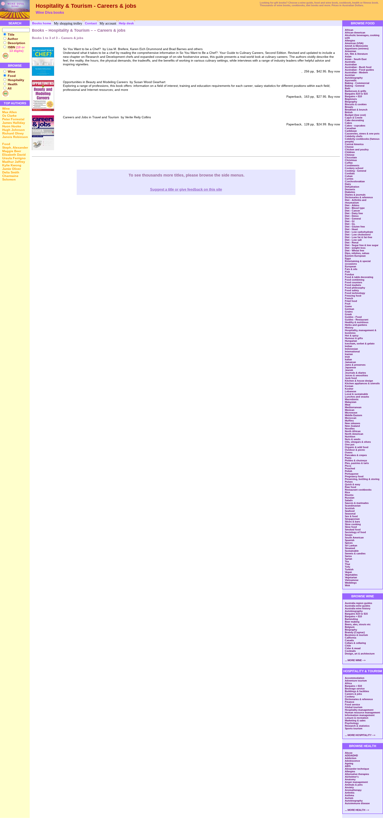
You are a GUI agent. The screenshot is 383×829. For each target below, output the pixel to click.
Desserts (350, 189)
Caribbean (351, 131)
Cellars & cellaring (355, 643)
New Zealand (352, 426)
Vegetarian (351, 577)
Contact (91, 23)
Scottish (350, 508)
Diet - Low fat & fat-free (358, 237)
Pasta (348, 457)
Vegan (348, 572)
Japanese (350, 367)
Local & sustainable (356, 394)
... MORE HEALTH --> (357, 810)
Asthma (349, 795)
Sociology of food (355, 532)
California (350, 637)
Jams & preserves (355, 364)
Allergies (350, 40)
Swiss (348, 556)
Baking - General (354, 85)
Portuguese (351, 473)
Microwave (351, 412)
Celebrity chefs (353, 136)
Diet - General (353, 218)
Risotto (349, 495)
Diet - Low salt (353, 240)
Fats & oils (351, 269)
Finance (349, 702)
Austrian (350, 75)
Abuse (348, 752)
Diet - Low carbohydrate (359, 232)
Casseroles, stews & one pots (362, 133)
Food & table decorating (359, 277)
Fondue (349, 274)
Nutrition (350, 436)
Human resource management (362, 712)
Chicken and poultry (357, 149)
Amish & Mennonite (356, 46)
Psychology (352, 723)
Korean (349, 386)
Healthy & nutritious (356, 322)
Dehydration (352, 186)
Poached (350, 468)
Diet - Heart (351, 229)
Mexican (349, 410)
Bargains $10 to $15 (356, 93)
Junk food (351, 378)
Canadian (350, 128)
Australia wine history (357, 608)
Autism (349, 798)
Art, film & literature (356, 53)
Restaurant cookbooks (358, 489)
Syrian (348, 558)
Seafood (350, 511)
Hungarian (351, 341)
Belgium (350, 627)
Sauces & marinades (357, 503)
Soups (348, 535)
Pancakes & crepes (356, 455)
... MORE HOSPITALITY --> (360, 735)
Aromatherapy (353, 790)
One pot (349, 444)
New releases (352, 423)
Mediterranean (353, 407)
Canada (349, 640)
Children (350, 152)
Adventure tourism (356, 680)
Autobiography (354, 77)
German (349, 309)
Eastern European (355, 255)
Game (348, 306)
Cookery (350, 696)
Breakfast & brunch (356, 109)
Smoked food (353, 529)
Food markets (353, 285)
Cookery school (354, 168)
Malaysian (350, 402)
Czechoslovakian (355, 181)
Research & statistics (357, 725)
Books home (41, 23)
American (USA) (354, 43)
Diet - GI (349, 221)
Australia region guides (358, 603)
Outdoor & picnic (355, 449)
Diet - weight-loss (355, 248)
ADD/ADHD (351, 755)
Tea (347, 561)
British (349, 112)
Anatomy (350, 779)
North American (354, 434)
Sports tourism (353, 728)
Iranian (349, 354)
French (349, 298)
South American (354, 537)
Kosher (349, 388)
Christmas (351, 160)
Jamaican (350, 362)
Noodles (350, 428)
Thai (347, 564)
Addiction (350, 758)
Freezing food (353, 295)
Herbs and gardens (356, 325)
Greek (348, 314)
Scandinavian (353, 505)
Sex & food (351, 516)
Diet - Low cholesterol (358, 234)
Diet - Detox (352, 216)
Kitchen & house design (359, 380)
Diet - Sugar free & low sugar (361, 245)
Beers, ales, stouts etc (358, 624)
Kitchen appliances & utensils (362, 383)
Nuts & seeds (352, 439)
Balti (347, 88)
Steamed (350, 548)
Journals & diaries (355, 372)
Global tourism (353, 707)
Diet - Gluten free (355, 226)
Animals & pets (354, 784)
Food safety (352, 290)
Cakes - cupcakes (355, 125)
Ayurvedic (351, 80)
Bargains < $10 (353, 96)
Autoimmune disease (357, 803)
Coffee (349, 162)
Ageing (349, 763)
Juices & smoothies (356, 375)
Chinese (349, 154)
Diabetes (350, 192)
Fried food (351, 301)
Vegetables (351, 574)
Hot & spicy (351, 335)
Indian (348, 346)
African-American (355, 32)
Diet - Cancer (352, 210)
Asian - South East (356, 59)
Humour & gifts (354, 338)
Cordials (350, 173)
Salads (349, 500)
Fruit (347, 303)
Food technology (355, 293)
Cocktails (350, 651)
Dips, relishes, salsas (357, 253)
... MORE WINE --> (355, 660)
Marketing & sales (355, 720)
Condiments (352, 165)
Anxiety (349, 787)
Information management (360, 715)
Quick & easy (352, 484)
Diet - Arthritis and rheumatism (355, 201)
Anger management (356, 782)
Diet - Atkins (352, 205)
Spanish (349, 540)
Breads (349, 107)
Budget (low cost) (355, 115)
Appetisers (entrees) (357, 48)
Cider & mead (353, 648)
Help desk (126, 23)
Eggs (348, 258)
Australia (350, 61)
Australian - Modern (356, 72)
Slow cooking (353, 524)
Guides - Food (353, 317)
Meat (347, 404)
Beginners (351, 99)
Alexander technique (357, 768)
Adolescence (352, 760)
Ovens (348, 452)
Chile (348, 645)
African (349, 30)
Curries (349, 178)
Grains (349, 311)
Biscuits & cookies (356, 104)
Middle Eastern (353, 415)
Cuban (349, 176)
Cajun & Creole (353, 117)
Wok (347, 585)
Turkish (349, 569)
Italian (348, 359)
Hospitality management (359, 710)
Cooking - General (355, 170)
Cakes (348, 123)
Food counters (353, 282)
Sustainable (352, 550)
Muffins (349, 420)
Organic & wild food (356, 447)
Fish (347, 271)
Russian (349, 497)
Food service (352, 704)
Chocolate (351, 157)
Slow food (351, 527)
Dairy (348, 184)
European (350, 266)
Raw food (350, 487)
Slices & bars (352, 521)
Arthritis (349, 792)
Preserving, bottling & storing (362, 479)
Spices (349, 543)
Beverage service (355, 688)
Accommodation (354, 678)
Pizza (348, 465)
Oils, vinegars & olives (358, 442)
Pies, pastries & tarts (357, 463)
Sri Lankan (351, 545)
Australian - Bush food (358, 67)
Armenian (350, 51)
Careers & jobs (353, 694)
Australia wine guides (357, 605)
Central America (354, 144)
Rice (347, 492)
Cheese (349, 147)
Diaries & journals (355, 194)
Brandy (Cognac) (355, 632)
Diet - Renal (351, 242)
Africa (348, 683)
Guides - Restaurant (356, 319)
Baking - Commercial (357, 83)
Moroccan (350, 418)
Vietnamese (351, 580)
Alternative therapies (357, 774)
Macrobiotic (352, 399)
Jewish (349, 370)
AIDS (348, 766)
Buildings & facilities (357, 691)
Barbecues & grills (355, 91)
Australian (351, 64)
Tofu (347, 566)
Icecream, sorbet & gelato (360, 343)
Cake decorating (354, 120)
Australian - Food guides (359, 69)
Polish (348, 471)
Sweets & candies (355, 553)
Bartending (351, 619)
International (352, 351)
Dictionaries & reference (359, 197)
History (349, 327)
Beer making (352, 621)
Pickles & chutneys (356, 460)
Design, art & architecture (360, 653)
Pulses (349, 481)
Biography (351, 101)
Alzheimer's (352, 776)
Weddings (351, 582)
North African (353, 431)
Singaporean (352, 519)
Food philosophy (355, 287)
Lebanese (350, 391)
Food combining (354, 279)
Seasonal (350, 513)
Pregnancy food (354, 476)
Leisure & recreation (356, 717)
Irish (347, 356)
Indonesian (351, 349)
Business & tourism (356, 635)
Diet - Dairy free (354, 213)
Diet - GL (350, 224)
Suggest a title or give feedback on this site (186, 189)
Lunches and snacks (357, 396)
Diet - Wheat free (354, 250)
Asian (348, 56)
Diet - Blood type (355, 208)
